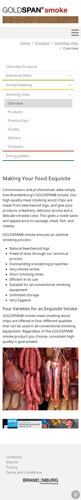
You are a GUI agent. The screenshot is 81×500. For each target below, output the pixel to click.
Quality (13, 129)
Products (42, 43)
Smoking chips (66, 43)
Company (15, 146)
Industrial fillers (19, 75)
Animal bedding (19, 85)
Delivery (14, 137)
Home (25, 43)
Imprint (12, 462)
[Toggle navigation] (75, 32)
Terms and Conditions (24, 472)
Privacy (12, 467)
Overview (15, 103)
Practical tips (18, 120)
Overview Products (21, 66)
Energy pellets (17, 156)
